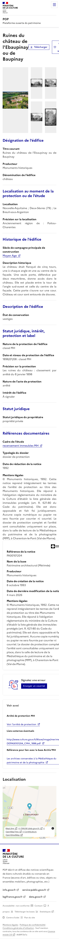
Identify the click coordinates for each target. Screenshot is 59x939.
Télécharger (40, 47)
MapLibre (10, 828)
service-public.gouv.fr (34, 890)
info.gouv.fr (9, 890)
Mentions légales (10, 924)
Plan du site (29, 917)
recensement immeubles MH (21, 446)
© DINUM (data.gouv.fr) (29, 828)
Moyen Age (10, 256)
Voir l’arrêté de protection (21, 724)
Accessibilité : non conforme (16, 905)
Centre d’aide (12, 917)
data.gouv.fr (36, 897)
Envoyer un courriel (34, 686)
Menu (54, 4)
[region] (29, 812)
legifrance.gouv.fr (12, 897)
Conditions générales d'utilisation (18, 928)
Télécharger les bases (25, 911)
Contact (38, 905)
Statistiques (45, 911)
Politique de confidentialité (32, 924)
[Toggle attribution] (53, 828)
